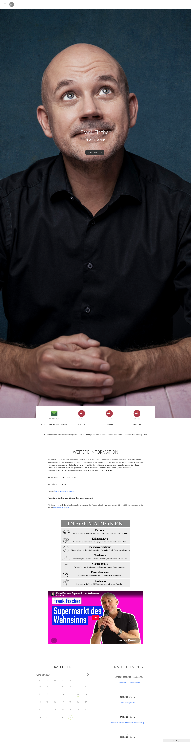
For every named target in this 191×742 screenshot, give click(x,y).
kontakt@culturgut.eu (61, 508)
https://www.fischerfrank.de (64, 491)
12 (78, 694)
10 (63, 694)
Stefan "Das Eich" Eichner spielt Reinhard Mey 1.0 (128, 723)
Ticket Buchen (94, 152)
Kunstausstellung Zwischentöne (128, 682)
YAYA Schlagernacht (128, 703)
